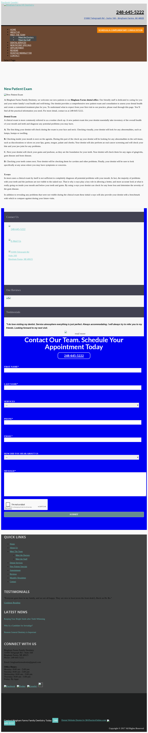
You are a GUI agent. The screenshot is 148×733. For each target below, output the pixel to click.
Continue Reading (12, 603)
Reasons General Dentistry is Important (20, 632)
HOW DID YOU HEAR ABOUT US (21, 453)
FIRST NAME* (11, 367)
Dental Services (16, 563)
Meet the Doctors (23, 555)
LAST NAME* (11, 384)
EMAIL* (8, 436)
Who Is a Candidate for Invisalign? (18, 626)
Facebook (5, 2)
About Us (14, 548)
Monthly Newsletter (18, 578)
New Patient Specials (18, 566)
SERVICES (9, 401)
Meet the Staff (21, 559)
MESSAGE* (10, 471)
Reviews (13, 574)
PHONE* (8, 419)
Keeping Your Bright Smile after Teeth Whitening (24, 619)
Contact (13, 582)
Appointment (15, 570)
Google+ (14, 2)
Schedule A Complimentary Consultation (121, 30)
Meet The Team (16, 551)
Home (12, 544)
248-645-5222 (130, 12)
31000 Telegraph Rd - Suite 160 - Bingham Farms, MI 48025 (114, 18)
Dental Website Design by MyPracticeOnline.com (83, 720)
